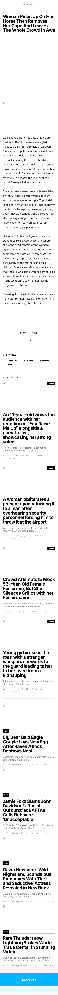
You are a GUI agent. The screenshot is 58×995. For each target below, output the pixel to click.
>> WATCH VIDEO (29, 332)
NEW (6, 731)
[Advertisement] (29, 68)
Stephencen (7, 455)
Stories (51, 383)
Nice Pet (6, 765)
